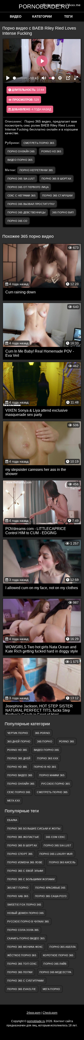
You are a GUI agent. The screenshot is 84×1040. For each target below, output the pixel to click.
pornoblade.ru (42, 6)
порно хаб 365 (17, 896)
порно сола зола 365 (23, 930)
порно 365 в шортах (56, 178)
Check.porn (50, 1012)
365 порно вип (63, 212)
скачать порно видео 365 (26, 938)
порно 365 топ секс (22, 963)
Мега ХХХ (13, 800)
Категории (42, 16)
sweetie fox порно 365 (24, 904)
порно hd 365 (17, 766)
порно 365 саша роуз (51, 896)
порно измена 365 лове (24, 862)
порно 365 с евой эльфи (25, 870)
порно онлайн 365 (21, 151)
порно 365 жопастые (23, 837)
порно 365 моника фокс (25, 946)
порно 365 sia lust (21, 178)
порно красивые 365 (50, 887)
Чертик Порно (17, 733)
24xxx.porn (34, 1012)
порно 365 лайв (54, 963)
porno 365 (66, 741)
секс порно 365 (18, 792)
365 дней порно (18, 741)
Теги (68, 16)
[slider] (20, 78)
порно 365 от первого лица (28, 187)
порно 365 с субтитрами (25, 980)
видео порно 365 (20, 159)
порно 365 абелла (62, 946)
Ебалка (12, 820)
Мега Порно (51, 989)
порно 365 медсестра (55, 972)
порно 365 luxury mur (56, 853)
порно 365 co (17, 220)
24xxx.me (73, 5)
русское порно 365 (55, 783)
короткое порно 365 (58, 955)
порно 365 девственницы (26, 212)
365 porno (42, 733)
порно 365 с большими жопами (31, 879)
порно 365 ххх (47, 758)
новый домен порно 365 (25, 913)
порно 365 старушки (57, 195)
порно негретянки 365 (36, 170)
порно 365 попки (20, 972)
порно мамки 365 (52, 775)
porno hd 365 (51, 151)
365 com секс (55, 837)
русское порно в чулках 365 (28, 921)
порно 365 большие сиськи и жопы (33, 828)
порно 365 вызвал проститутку (31, 204)
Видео (15, 16)
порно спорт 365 (20, 853)
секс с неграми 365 (21, 195)
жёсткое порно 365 (21, 955)
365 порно (44, 741)
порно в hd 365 (45, 766)
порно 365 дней (18, 758)
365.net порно (17, 887)
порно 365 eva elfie (21, 989)
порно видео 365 (19, 775)
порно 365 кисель (62, 862)
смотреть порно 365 (39, 143)
